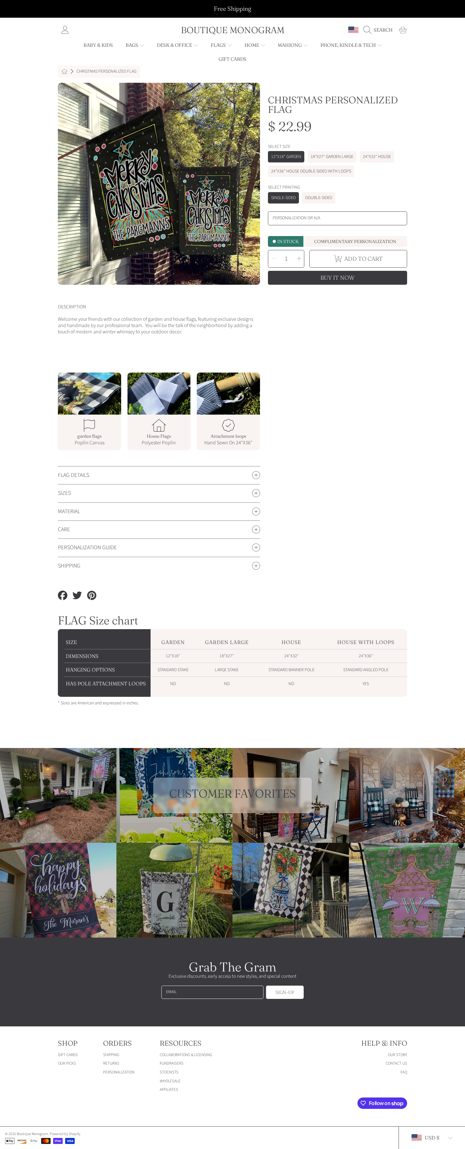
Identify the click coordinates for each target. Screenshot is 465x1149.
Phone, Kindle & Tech (348, 45)
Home (252, 45)
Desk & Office (175, 45)
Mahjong (290, 45)
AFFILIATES (169, 1089)
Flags (219, 45)
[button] (379, 30)
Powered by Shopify (65, 1134)
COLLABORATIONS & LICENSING (186, 1055)
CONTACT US (396, 1063)
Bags (132, 45)
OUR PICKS (67, 1063)
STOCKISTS (169, 1072)
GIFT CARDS (68, 1055)
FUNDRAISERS (171, 1063)
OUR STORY (397, 1055)
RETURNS (111, 1063)
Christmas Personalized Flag (106, 72)
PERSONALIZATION (118, 1072)
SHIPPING (111, 1055)
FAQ (403, 1072)
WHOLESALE (170, 1081)
